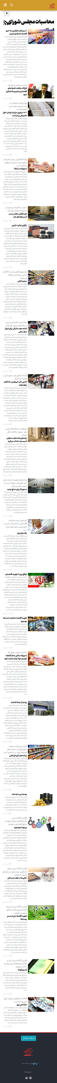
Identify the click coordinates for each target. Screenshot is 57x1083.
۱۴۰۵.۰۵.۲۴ (6, 203)
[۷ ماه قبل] (41, 800)
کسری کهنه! (22, 970)
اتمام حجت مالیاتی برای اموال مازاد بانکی (16, 330)
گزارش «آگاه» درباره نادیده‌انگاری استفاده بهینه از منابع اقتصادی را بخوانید (16, 821)
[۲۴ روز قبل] (41, 213)
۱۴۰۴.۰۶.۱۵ (6, 994)
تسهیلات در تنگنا (20, 169)
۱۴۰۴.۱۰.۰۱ (6, 864)
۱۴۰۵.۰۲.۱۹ (6, 698)
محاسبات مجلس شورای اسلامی (31, 26)
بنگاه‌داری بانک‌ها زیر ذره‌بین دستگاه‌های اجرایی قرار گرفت (16, 324)
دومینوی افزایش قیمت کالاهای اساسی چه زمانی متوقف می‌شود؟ (15, 275)
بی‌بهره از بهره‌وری (20, 827)
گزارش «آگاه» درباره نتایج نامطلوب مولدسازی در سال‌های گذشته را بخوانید (15, 872)
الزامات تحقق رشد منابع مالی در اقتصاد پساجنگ (15, 377)
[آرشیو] (26, 1078)
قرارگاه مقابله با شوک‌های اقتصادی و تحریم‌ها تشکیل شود (16, 92)
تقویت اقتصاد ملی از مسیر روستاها (17, 917)
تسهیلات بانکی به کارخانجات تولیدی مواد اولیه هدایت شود (15, 657)
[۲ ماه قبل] (41, 434)
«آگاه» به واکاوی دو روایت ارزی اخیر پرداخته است (15, 1000)
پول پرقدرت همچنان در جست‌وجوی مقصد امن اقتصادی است (18, 106)
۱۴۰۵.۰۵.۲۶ (6, 155)
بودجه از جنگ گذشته (19, 702)
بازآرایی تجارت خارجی (19, 225)
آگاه (28, 4)
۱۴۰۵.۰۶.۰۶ (6, 98)
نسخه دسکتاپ (28, 1038)
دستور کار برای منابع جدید (17, 489)
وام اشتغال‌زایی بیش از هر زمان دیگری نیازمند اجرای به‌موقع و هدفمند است (15, 163)
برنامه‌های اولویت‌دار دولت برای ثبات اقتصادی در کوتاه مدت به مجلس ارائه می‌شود (15, 483)
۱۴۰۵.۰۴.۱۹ (6, 424)
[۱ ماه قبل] (41, 231)
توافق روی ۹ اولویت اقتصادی (16, 574)
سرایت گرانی (22, 281)
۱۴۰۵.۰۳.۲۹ (6, 570)
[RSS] (6, 23)
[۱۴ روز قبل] (41, 109)
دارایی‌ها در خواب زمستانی (17, 878)
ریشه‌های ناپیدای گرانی (18, 756)
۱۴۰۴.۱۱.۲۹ (6, 790)
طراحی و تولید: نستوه (27, 1063)
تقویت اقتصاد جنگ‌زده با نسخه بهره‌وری (15, 619)
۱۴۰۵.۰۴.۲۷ (6, 318)
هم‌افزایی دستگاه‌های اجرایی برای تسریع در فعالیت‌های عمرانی (16, 432)
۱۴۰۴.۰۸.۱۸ (6, 956)
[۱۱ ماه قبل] (41, 966)
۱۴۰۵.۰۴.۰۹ (6, 475)
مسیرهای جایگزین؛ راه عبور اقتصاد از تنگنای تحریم (16, 32)
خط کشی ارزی (22, 1005)
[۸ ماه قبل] (41, 824)
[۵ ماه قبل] (41, 708)
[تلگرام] (30, 1078)
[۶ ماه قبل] (41, 752)
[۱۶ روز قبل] (41, 165)
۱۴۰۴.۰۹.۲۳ (6, 902)
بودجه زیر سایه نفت (19, 794)
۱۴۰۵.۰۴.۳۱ (6, 267)
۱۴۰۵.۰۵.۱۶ (6, 221)
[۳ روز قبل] (41, 91)
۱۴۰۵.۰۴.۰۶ (6, 516)
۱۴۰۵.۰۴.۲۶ (6, 371)
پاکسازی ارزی (22, 533)
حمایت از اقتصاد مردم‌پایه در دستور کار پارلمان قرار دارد (16, 209)
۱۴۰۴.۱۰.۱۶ (6, 813)
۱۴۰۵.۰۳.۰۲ (6, 648)
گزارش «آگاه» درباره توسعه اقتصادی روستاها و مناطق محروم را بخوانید (16, 910)
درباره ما (27, 1072)
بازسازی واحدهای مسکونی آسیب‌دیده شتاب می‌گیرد (17, 439)
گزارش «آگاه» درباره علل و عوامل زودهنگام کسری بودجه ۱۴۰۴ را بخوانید (15, 964)
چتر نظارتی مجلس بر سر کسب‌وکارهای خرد (18, 215)
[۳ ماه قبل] (41, 624)
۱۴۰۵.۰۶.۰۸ (6, 81)
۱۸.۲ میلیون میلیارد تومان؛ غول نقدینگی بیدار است (15, 114)
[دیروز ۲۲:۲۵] (41, 36)
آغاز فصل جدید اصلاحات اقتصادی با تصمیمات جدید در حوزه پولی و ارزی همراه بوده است (15, 525)
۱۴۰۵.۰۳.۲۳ (6, 613)
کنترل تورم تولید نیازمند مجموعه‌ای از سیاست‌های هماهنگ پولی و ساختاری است (15, 749)
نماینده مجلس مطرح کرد (17, 85)
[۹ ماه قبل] (41, 912)
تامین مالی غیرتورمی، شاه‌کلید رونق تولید (15, 383)
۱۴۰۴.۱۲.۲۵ (6, 742)
